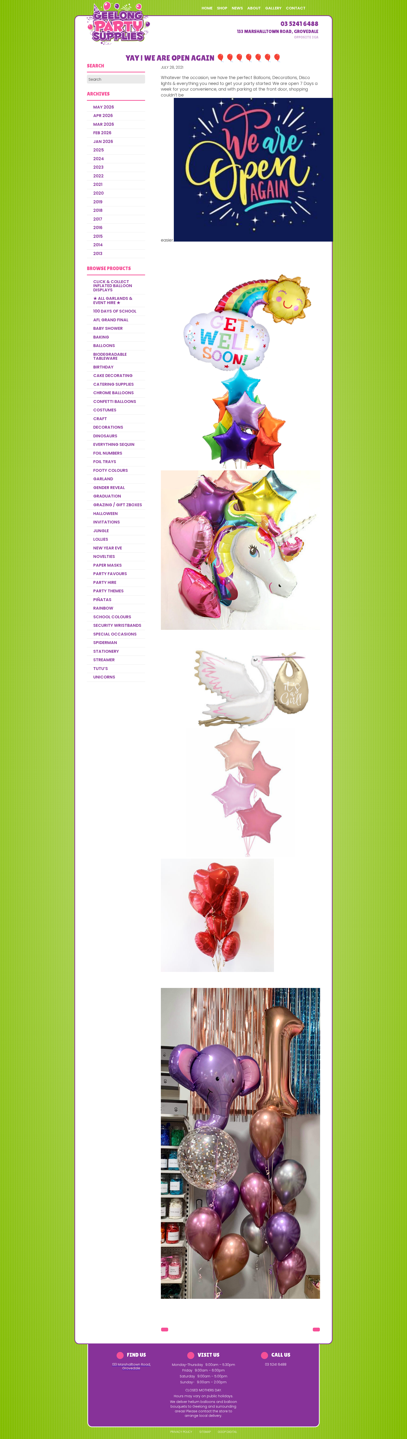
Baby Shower (108, 328)
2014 (98, 245)
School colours (112, 617)
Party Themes (108, 591)
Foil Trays (104, 461)
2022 (98, 176)
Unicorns (104, 677)
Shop (222, 8)
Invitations (106, 522)
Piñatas (102, 599)
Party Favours (110, 574)
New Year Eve (107, 548)
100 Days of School (114, 311)
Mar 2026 (103, 124)
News (237, 8)
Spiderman (105, 642)
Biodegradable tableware (110, 356)
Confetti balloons (114, 401)
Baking (101, 337)
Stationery (106, 651)
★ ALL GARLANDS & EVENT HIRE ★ (112, 300)
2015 (98, 236)
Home (207, 8)
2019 (97, 202)
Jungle (101, 531)
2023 (98, 167)
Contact (295, 8)
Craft (100, 419)
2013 (97, 253)
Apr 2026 (103, 115)
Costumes (104, 410)
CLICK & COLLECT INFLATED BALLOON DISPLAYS (112, 286)
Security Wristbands (117, 625)
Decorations (108, 427)
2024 (98, 159)
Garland (103, 479)
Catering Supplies (113, 384)
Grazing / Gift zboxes (117, 505)
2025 (98, 150)
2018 (98, 210)
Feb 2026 (102, 133)
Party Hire (104, 582)
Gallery (273, 8)
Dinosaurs (105, 436)
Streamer (104, 660)
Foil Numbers (107, 453)
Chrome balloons (113, 393)
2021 (97, 184)
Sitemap (205, 1432)
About (254, 8)
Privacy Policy (181, 1432)
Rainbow (103, 608)
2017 (97, 219)
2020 (98, 193)
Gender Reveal (109, 487)
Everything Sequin (113, 444)
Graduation (107, 496)
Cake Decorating (113, 375)
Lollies (100, 539)
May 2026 (103, 107)
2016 (97, 227)
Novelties (104, 556)
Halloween (105, 513)
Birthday (103, 367)
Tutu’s (100, 668)
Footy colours (110, 470)
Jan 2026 (103, 141)
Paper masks (107, 565)
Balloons (104, 345)
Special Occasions (115, 634)
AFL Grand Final (110, 320)
